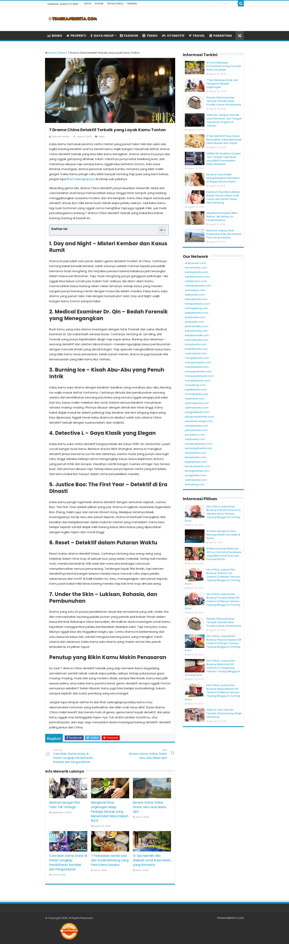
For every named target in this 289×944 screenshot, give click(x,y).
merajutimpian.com (197, 380)
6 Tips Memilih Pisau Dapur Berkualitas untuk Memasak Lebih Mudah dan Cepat (223, 139)
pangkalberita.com (197, 412)
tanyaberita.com (195, 453)
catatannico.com (196, 281)
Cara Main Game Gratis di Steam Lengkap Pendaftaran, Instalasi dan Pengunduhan (73, 756)
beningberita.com (196, 272)
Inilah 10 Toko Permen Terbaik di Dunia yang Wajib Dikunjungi (224, 713)
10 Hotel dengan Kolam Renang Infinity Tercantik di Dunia (223, 534)
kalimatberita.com (196, 340)
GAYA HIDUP (104, 35)
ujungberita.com (195, 475)
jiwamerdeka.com (196, 326)
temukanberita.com (197, 466)
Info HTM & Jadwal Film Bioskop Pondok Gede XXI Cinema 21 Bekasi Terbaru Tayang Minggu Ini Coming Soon (212, 601)
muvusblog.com (195, 385)
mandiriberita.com (197, 367)
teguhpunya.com (196, 462)
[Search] (241, 3)
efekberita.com (195, 295)
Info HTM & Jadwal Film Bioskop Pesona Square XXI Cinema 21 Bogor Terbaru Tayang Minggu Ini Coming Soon (213, 643)
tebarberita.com (195, 457)
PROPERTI (78, 35)
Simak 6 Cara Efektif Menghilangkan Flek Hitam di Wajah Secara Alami (223, 178)
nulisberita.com (195, 398)
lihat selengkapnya (81, 179)
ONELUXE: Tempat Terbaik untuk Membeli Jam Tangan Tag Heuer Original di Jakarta (224, 120)
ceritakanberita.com (198, 286)
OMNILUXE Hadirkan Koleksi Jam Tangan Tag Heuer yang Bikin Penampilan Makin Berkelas (223, 159)
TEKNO (151, 35)
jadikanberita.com (196, 313)
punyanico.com (195, 435)
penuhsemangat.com (199, 421)
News (61, 53)
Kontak (99, 3)
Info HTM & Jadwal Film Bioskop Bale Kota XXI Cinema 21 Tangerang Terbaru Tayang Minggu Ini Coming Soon (212, 668)
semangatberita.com (198, 448)
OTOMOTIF (176, 35)
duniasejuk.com (195, 290)
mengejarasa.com (197, 358)
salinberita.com (195, 439)
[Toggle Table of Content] (160, 230)
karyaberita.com (195, 344)
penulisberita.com (196, 426)
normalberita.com (196, 394)
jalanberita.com (195, 317)
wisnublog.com (194, 484)
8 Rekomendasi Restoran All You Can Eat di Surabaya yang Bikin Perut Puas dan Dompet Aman (223, 554)
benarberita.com (196, 267)
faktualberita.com (196, 299)
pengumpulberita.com (199, 416)
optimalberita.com (197, 403)
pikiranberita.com (196, 430)
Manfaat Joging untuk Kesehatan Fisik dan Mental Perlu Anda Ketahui (223, 234)
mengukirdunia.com (198, 362)
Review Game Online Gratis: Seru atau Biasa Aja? (148, 754)
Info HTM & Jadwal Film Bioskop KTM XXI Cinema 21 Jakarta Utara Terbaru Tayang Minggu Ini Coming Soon (212, 514)
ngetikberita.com (196, 389)
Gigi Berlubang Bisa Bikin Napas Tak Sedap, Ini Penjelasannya (221, 216)
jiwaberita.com (194, 322)
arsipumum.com (195, 263)
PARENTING (222, 35)
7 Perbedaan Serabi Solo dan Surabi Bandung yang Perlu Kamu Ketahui (110, 860)
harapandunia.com (197, 304)
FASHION (131, 35)
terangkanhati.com (197, 471)
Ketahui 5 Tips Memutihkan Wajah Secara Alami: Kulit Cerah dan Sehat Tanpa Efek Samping (223, 197)
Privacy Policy (115, 3)
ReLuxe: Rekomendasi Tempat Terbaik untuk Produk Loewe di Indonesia (223, 101)
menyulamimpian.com (199, 376)
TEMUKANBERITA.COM (230, 918)
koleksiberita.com (196, 349)
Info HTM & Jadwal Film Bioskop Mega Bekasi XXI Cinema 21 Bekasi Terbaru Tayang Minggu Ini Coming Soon (212, 692)
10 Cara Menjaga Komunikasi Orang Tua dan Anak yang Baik (223, 66)
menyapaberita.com (198, 371)
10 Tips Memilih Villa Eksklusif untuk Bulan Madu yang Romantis (152, 860)
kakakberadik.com (197, 335)
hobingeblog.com (196, 308)
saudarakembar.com (199, 444)
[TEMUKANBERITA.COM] (72, 19)
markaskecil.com (196, 353)
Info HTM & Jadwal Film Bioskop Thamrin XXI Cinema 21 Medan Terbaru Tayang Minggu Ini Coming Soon (212, 577)
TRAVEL (198, 35)
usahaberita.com (196, 480)
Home (87, 3)
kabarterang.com (196, 331)
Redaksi (132, 3)
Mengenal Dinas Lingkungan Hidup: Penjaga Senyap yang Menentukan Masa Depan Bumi (109, 811)
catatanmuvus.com (197, 276)
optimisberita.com (196, 407)
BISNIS (57, 35)
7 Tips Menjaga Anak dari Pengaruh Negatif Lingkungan (222, 83)
